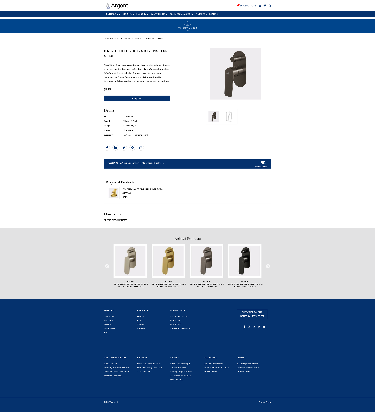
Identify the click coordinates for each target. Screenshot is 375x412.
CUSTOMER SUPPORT (115, 357)
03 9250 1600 (210, 371)
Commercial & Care (180, 14)
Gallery (140, 316)
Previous (107, 266)
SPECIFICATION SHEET (115, 220)
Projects (141, 328)
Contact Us (109, 316)
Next (268, 266)
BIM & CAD (175, 324)
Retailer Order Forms (180, 328)
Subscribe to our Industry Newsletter (252, 314)
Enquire (137, 98)
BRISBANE (142, 357)
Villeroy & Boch (111, 39)
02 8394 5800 (176, 379)
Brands (213, 14)
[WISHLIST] (265, 5)
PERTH (240, 357)
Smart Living (158, 14)
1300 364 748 (110, 363)
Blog (139, 320)
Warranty (108, 320)
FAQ (106, 332)
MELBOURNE (210, 357)
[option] (214, 116)
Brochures (175, 320)
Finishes (200, 14)
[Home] (117, 5)
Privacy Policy (265, 402)
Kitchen (127, 14)
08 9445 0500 (243, 371)
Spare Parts (109, 328)
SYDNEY (174, 357)
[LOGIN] (260, 5)
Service (107, 324)
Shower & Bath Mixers (154, 39)
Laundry (141, 14)
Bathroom (112, 14)
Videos (140, 324)
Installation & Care (179, 316)
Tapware (138, 39)
